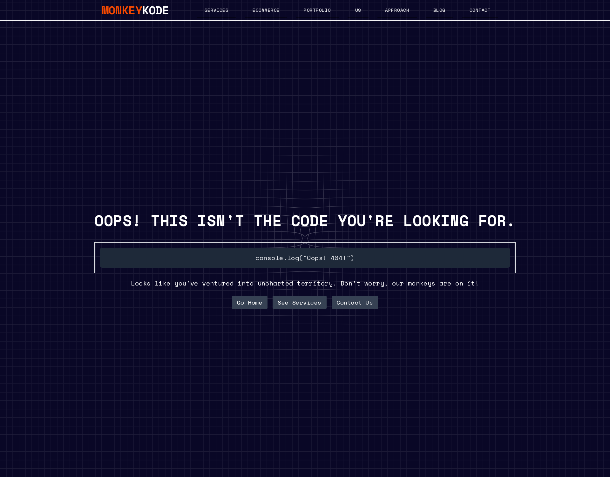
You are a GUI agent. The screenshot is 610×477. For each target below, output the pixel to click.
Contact (480, 10)
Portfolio (317, 10)
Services (217, 10)
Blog (439, 10)
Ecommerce (266, 10)
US (358, 10)
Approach (397, 10)
